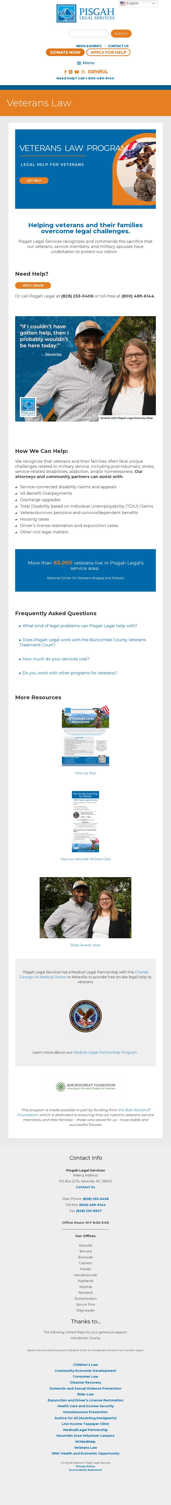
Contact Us (118, 46)
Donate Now (65, 52)
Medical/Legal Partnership (85, 1430)
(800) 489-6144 (92, 1205)
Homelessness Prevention (85, 1412)
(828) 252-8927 (89, 1211)
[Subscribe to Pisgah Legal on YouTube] (76, 72)
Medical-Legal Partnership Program (105, 1052)
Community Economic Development (85, 1371)
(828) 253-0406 (96, 1199)
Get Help (34, 181)
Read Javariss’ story (85, 945)
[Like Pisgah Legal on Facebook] (65, 72)
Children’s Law (85, 1365)
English (132, 3)
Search (121, 33)
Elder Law (85, 1394)
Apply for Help (108, 52)
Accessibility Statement (85, 1469)
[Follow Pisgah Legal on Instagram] (83, 72)
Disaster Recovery (85, 1382)
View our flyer (85, 773)
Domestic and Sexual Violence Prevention (85, 1388)
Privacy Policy (85, 1466)
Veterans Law (85, 1448)
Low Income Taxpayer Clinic (85, 1424)
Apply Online (33, 285)
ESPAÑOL (98, 71)
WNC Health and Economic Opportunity (85, 1453)
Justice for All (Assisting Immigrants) (85, 1418)
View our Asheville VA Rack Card (85, 859)
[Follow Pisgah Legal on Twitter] (70, 72)
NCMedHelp (85, 1442)
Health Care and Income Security (85, 1406)
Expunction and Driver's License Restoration (85, 1400)
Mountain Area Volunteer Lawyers (85, 1436)
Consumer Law (85, 1376)
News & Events (89, 46)
